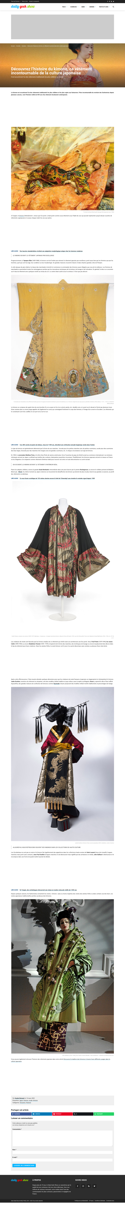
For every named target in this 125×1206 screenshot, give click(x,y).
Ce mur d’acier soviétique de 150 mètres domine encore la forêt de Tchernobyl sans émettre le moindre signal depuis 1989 (57, 478)
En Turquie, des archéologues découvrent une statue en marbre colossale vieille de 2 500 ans (48, 890)
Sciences (73, 7)
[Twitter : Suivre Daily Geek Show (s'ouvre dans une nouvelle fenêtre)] (113, 1)
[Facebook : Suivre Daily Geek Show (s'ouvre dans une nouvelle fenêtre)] (107, 1)
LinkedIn (37, 1114)
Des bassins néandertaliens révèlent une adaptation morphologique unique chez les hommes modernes (51, 251)
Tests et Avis (25, 1)
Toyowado (56, 683)
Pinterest (58, 1114)
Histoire (28, 1102)
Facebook (17, 1114)
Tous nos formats (15, 1)
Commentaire (17, 1129)
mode (30, 1100)
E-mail (14, 1157)
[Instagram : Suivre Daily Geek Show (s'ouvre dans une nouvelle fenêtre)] (109, 1)
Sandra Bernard (19, 1098)
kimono (21, 216)
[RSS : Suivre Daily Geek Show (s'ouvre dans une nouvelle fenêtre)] (111, 1)
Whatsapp (100, 1114)
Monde (91, 7)
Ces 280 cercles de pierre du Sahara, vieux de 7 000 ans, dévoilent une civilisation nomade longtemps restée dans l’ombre (57, 445)
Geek (83, 7)
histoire (26, 1100)
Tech (64, 7)
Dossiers (22, 1102)
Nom (14, 1149)
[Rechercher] (113, 7)
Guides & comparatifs (34, 1)
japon (21, 1100)
